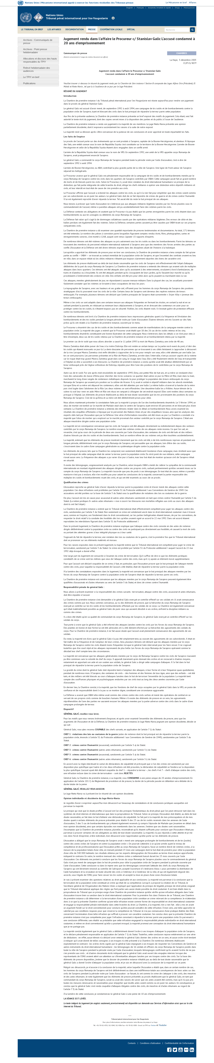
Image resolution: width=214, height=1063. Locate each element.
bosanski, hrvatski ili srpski (159, 7)
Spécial (131, 29)
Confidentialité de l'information (179, 1043)
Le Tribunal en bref (32, 29)
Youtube (162, 1025)
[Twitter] (175, 1049)
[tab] (38, 41)
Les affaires (54, 29)
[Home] (33, 18)
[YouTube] (180, 1049)
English (129, 7)
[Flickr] (186, 1049)
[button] (113, 18)
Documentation (74, 29)
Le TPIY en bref (31, 77)
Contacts (132, 1043)
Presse (92, 29)
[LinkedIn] (192, 1049)
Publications (29, 83)
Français (140, 7)
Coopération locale (111, 29)
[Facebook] (169, 1049)
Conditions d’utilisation (150, 1043)
